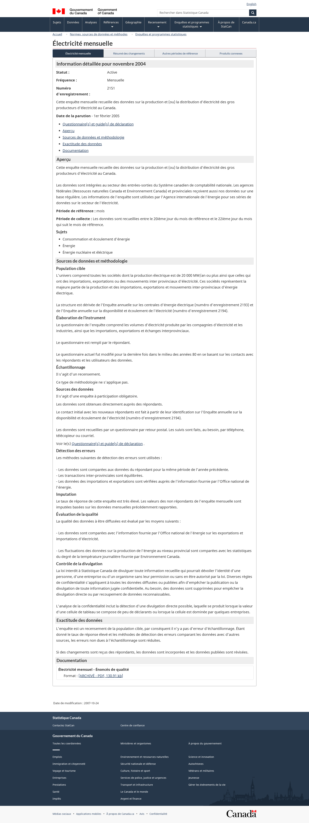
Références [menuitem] (111, 22)
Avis (141, 813)
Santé (56, 791)
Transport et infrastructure (137, 784)
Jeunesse (193, 777)
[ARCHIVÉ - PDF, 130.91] (101, 675)
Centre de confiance (133, 725)
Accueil (57, 34)
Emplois (57, 757)
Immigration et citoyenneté (69, 763)
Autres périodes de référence (180, 53)
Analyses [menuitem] (91, 22)
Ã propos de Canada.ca (120, 813)
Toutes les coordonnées (67, 743)
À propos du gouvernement (205, 743)
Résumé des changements (129, 53)
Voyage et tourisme (64, 770)
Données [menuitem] (73, 22)
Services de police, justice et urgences (143, 777)
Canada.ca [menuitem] (249, 22)
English (251, 4)
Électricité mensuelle (78, 53)
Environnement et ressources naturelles (145, 757)
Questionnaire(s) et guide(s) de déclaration (98, 124)
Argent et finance (131, 798)
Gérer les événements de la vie (206, 784)
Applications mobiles (88, 813)
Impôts (57, 798)
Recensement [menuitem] (157, 22)
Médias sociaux (62, 813)
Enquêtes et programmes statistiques (161, 34)
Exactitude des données (82, 143)
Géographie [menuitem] (133, 22)
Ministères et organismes (136, 743)
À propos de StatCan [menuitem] (226, 24)
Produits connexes (231, 53)
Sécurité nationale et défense (138, 763)
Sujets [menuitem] (57, 22)
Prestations (59, 784)
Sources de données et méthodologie (93, 137)
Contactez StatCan (63, 725)
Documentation (76, 150)
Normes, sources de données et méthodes (98, 34)
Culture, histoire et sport (135, 770)
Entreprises (59, 777)
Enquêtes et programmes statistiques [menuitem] (192, 24)
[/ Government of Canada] (85, 11)
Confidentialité (158, 813)
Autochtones (195, 763)
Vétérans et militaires (201, 770)
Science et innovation (201, 757)
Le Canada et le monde (134, 791)
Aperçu (68, 130)
